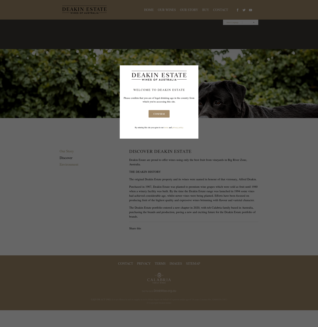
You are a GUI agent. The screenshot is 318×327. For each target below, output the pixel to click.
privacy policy (177, 127)
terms (166, 127)
